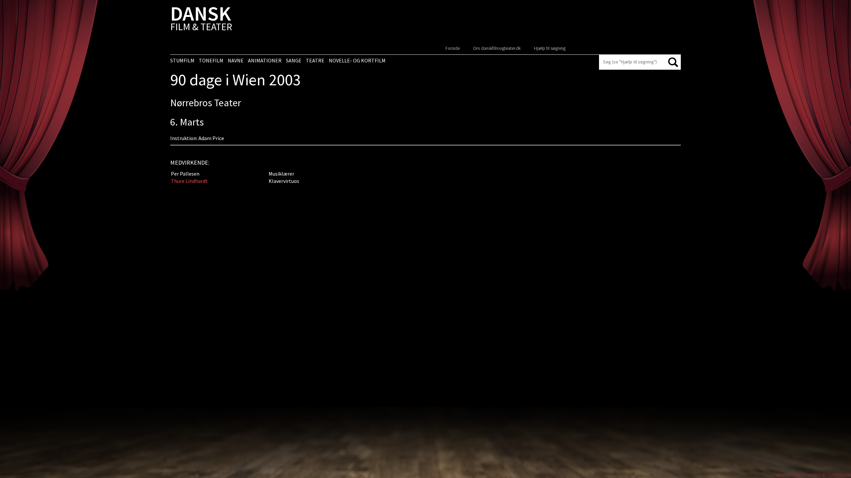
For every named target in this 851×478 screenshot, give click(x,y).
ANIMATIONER (265, 60)
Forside (452, 48)
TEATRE (315, 60)
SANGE (294, 60)
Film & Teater (201, 20)
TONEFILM (211, 60)
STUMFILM (182, 60)
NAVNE (236, 60)
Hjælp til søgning (549, 48)
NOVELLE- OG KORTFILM (357, 60)
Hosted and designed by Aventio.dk (813, 475)
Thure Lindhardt (189, 181)
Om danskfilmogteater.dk (497, 48)
